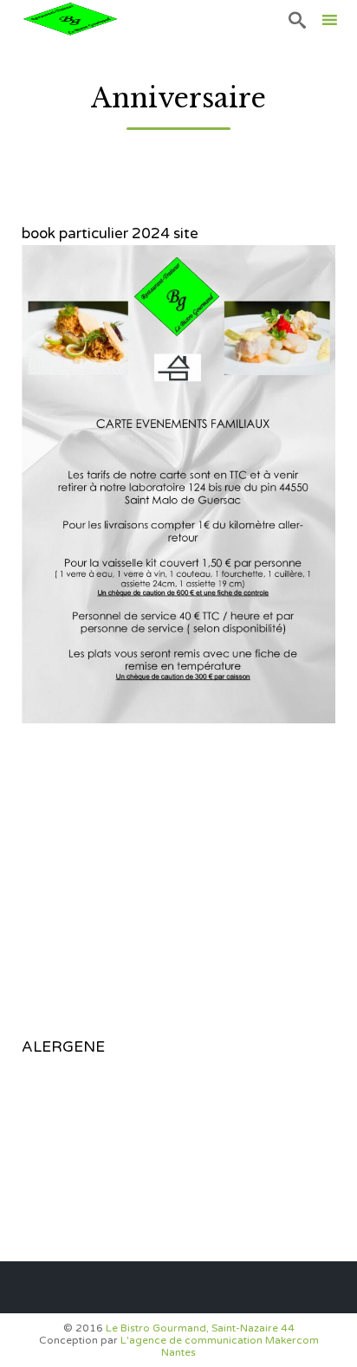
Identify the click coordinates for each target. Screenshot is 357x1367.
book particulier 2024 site (110, 233)
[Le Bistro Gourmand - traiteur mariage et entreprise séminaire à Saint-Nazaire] (69, 19)
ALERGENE (63, 1047)
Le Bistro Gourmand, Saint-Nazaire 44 (200, 1328)
